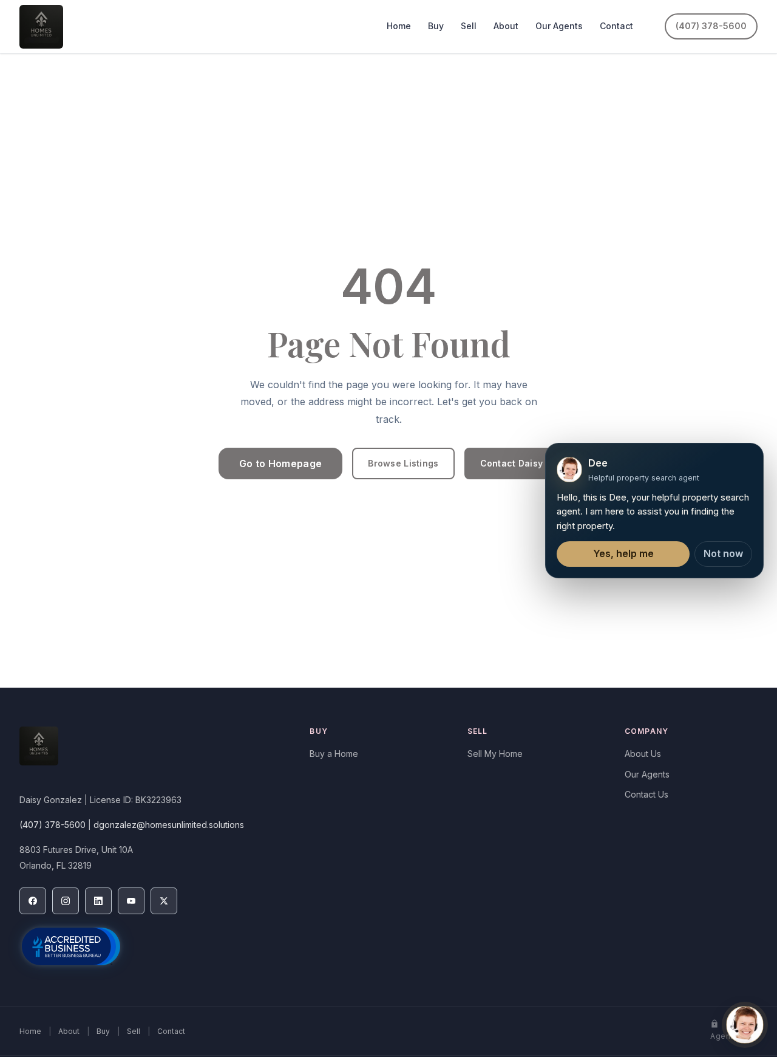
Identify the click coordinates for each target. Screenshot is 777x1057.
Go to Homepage (280, 463)
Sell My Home (495, 753)
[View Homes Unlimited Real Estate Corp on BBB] (71, 946)
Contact (616, 26)
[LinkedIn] (98, 901)
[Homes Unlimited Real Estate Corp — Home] (41, 27)
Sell (469, 26)
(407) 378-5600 (711, 26)
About (506, 26)
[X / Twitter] (164, 901)
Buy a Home (334, 753)
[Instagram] (65, 901)
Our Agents (559, 26)
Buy (436, 26)
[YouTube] (131, 901)
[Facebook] (32, 901)
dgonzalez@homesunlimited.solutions (168, 824)
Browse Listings (403, 463)
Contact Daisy (511, 463)
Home (399, 26)
